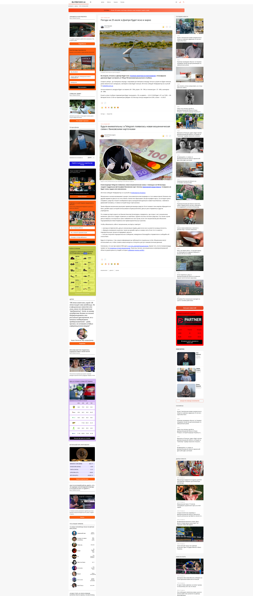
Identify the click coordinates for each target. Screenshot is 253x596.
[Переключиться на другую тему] (180, 2)
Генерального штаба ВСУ (84, 293)
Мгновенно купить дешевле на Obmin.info (189, 341)
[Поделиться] (167, 27)
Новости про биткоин (82, 479)
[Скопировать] (170, 27)
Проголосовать (82, 87)
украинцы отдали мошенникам (120, 248)
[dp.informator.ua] (79, 2)
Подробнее (82, 343)
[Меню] (91, 2)
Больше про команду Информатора (189, 400)
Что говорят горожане (82, 120)
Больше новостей (189, 308)
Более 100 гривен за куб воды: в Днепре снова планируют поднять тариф (130, 10)
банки (117, 270)
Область (109, 2)
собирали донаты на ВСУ (136, 250)
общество (109, 114)
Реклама (122, 2)
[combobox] (91, 157)
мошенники (104, 270)
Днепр (102, 2)
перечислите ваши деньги (152, 187)
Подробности (82, 43)
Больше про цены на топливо (82, 438)
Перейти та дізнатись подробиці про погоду (82, 163)
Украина (116, 2)
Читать (82, 517)
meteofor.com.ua (108, 86)
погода (103, 114)
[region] (82, 161)
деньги (111, 270)
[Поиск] (183, 2)
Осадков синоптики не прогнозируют (143, 76)
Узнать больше (82, 196)
